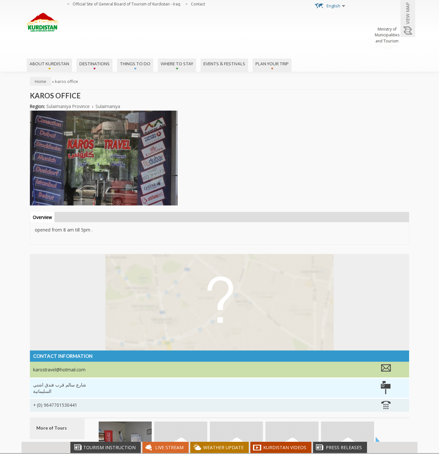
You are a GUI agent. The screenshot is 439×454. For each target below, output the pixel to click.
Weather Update (223, 447)
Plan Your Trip (272, 64)
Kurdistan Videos (284, 447)
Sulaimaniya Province (68, 106)
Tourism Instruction (109, 447)
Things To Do (135, 64)
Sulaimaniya (107, 106)
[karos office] (104, 202)
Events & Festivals (224, 64)
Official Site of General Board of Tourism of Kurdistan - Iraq (126, 4)
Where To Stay (177, 64)
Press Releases (344, 447)
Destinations (94, 64)
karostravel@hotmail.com (59, 370)
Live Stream (169, 447)
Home (40, 81)
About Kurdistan (49, 64)
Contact (198, 4)
